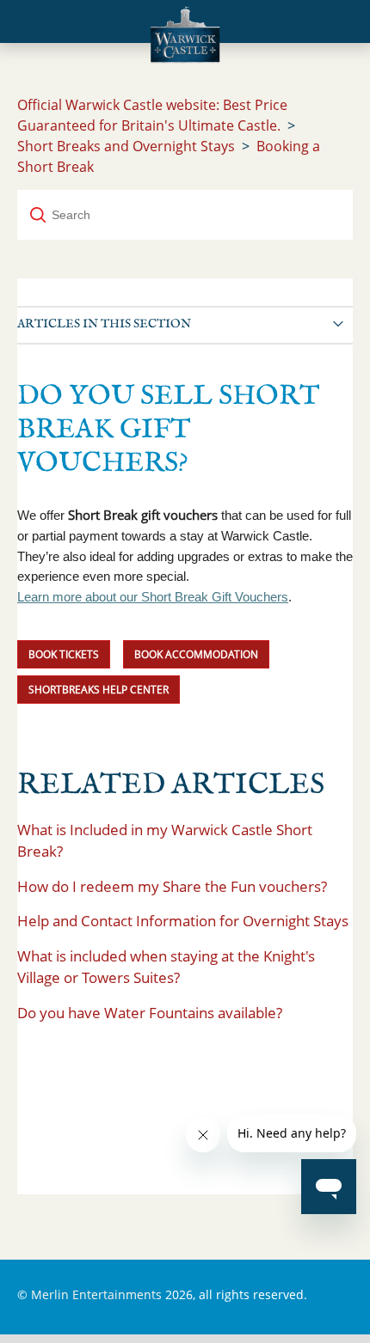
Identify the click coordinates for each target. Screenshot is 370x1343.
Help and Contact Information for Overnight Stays (182, 921)
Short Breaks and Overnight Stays (126, 146)
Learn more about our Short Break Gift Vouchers (152, 597)
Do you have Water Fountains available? (149, 1013)
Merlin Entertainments (96, 1294)
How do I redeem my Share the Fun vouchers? (172, 886)
